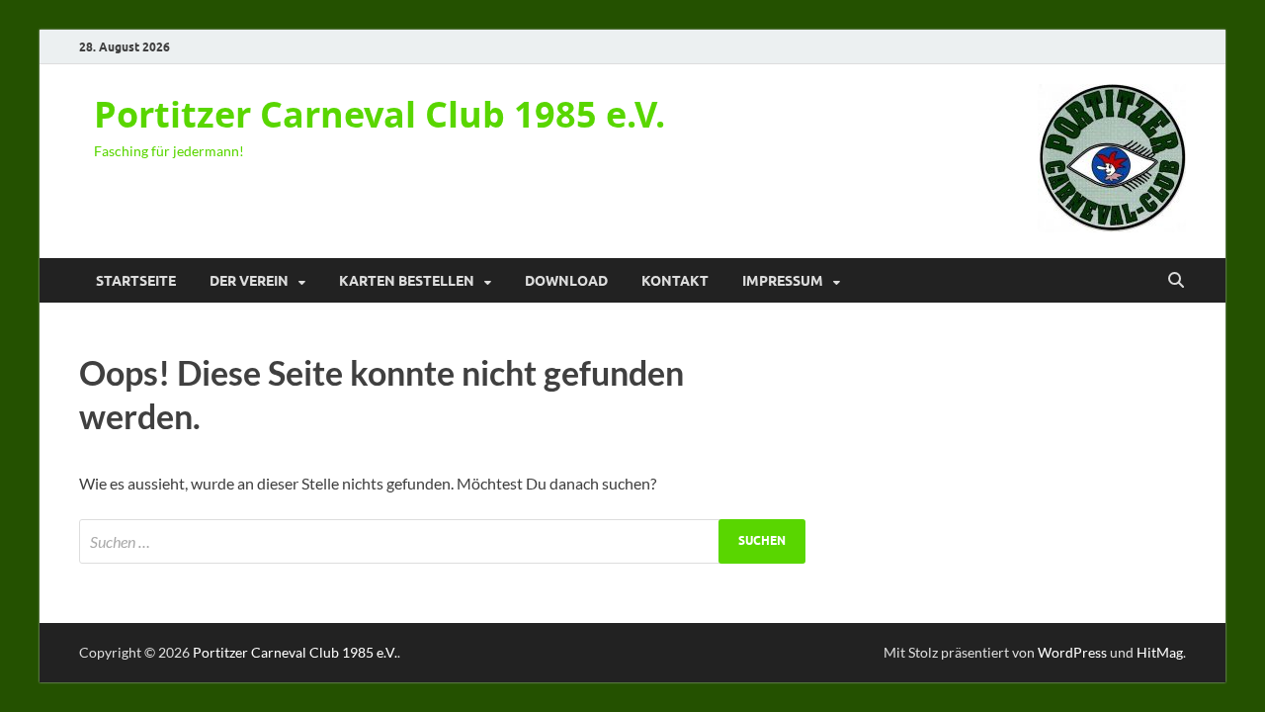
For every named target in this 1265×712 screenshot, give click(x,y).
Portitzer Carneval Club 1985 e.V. (379, 114)
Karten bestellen (406, 281)
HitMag (1160, 652)
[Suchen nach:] (442, 541)
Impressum (782, 281)
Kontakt (675, 281)
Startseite (136, 281)
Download (566, 281)
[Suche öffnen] (1176, 281)
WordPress (1072, 652)
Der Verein (249, 281)
